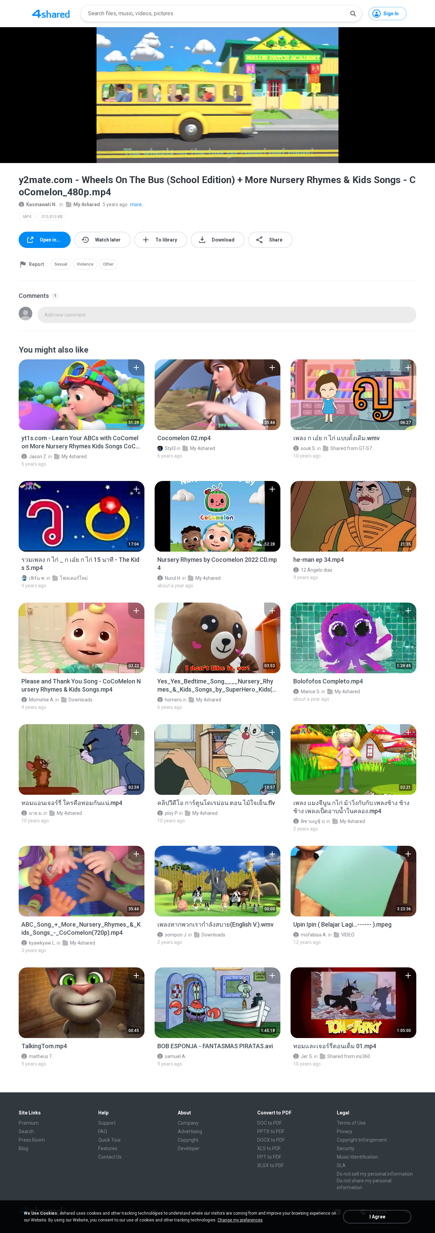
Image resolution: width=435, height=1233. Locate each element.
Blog (23, 1148)
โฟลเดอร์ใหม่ (74, 578)
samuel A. (175, 1056)
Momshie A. (41, 699)
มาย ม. (35, 813)
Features (107, 1148)
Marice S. (310, 691)
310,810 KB (52, 216)
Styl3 (170, 448)
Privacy (344, 1131)
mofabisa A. (314, 934)
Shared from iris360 (348, 1056)
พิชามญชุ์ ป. (313, 821)
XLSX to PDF (270, 1165)
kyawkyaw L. (42, 943)
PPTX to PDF (270, 1131)
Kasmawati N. (41, 204)
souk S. (308, 448)
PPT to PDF (269, 1157)
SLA (341, 1165)
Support (107, 1123)
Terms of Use (351, 1123)
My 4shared (86, 204)
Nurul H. (173, 578)
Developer (188, 1148)
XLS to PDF (269, 1148)
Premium (29, 1123)
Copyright (188, 1140)
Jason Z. (38, 456)
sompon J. (176, 934)
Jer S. (307, 1056)
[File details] (81, 394)
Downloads (80, 699)
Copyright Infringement (362, 1140)
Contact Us (110, 1157)
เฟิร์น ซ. (37, 578)
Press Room (32, 1140)
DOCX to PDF (271, 1140)
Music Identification (357, 1157)
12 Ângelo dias (316, 570)
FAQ (102, 1131)
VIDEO (347, 934)
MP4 (27, 216)
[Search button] (353, 13)
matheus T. (41, 1056)
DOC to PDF (269, 1123)
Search (26, 1131)
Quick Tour (109, 1140)
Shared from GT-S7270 (353, 448)
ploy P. (171, 813)
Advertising (190, 1131)
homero (173, 699)
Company (188, 1123)
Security (345, 1148)
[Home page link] (51, 13)
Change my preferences (240, 1220)
